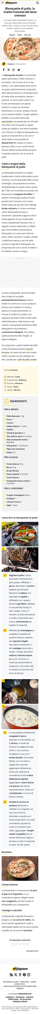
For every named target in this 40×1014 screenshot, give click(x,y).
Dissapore (12, 35)
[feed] (11, 974)
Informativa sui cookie (11, 982)
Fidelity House (13, 999)
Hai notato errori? (32, 951)
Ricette (20, 35)
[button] (4, 70)
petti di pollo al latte (27, 359)
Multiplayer (10, 997)
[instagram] (28, 974)
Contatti (33, 982)
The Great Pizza (25, 999)
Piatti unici (27, 35)
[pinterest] (24, 974)
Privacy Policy (24, 982)
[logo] (11, 2)
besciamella (7, 121)
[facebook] (20, 974)
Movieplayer (20, 997)
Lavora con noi (19, 984)
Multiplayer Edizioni (20, 1001)
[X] (15, 974)
